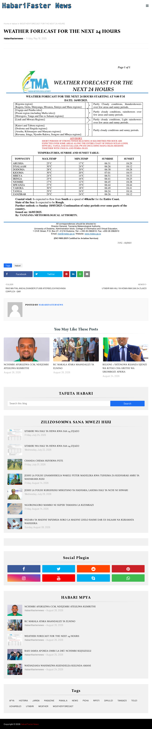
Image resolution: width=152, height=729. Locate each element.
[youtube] (58, 578)
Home (6, 23)
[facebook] (23, 568)
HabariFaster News (30, 724)
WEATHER (43, 706)
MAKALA (63, 700)
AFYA (11, 700)
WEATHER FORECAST (63, 706)
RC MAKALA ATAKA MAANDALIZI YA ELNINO (73, 366)
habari (15, 23)
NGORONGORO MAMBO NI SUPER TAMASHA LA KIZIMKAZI (59, 505)
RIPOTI (96, 700)
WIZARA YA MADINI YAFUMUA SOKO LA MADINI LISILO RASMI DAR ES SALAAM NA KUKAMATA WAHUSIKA (79, 521)
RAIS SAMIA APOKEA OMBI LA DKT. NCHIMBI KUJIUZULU (57, 650)
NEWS (75, 700)
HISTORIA (23, 700)
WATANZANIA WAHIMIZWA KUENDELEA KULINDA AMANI (57, 665)
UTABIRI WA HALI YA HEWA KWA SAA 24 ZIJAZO (51, 431)
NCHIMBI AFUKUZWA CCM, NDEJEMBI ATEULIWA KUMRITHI (26, 366)
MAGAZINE (49, 700)
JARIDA (35, 700)
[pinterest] (128, 568)
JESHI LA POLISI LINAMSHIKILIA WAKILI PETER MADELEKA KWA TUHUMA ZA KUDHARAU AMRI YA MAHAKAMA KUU (81, 477)
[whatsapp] (128, 578)
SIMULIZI (108, 700)
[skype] (93, 578)
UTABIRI (30, 706)
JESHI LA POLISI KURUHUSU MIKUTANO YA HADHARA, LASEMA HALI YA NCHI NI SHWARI (76, 490)
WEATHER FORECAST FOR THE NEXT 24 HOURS (51, 636)
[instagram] (23, 578)
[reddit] (93, 568)
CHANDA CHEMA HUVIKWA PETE (43, 460)
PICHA (86, 700)
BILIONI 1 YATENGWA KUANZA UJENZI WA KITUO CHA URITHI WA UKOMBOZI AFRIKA (125, 368)
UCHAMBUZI (15, 706)
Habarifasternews (13, 38)
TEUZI (134, 700)
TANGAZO (122, 700)
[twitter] (58, 568)
